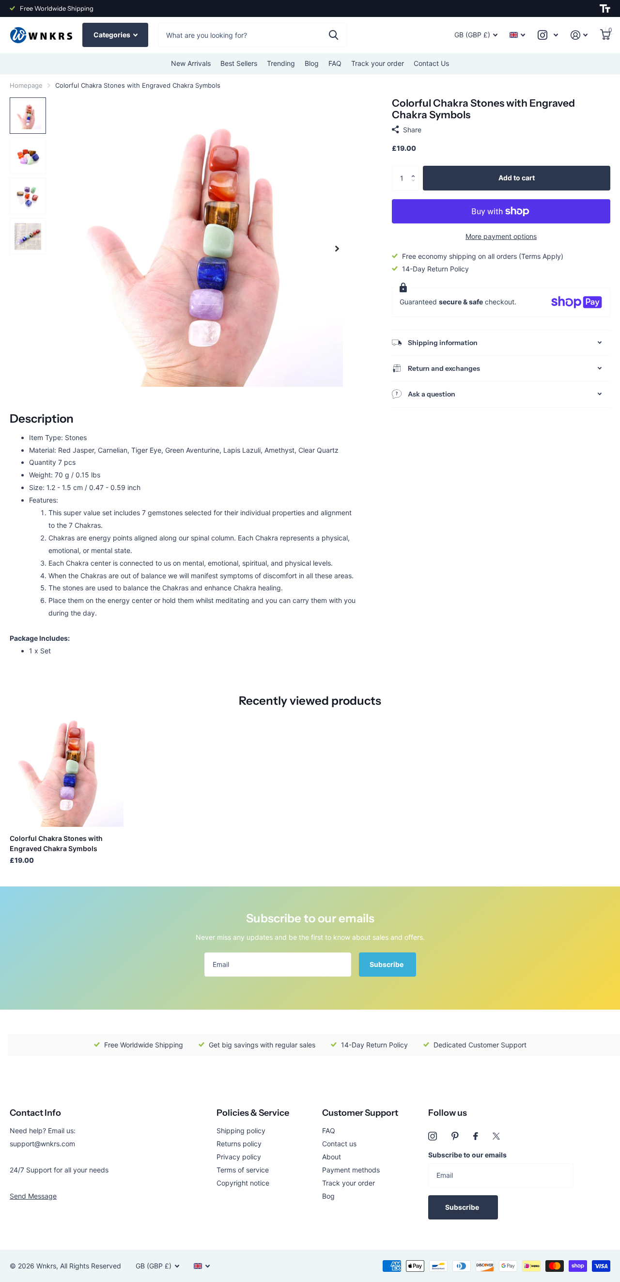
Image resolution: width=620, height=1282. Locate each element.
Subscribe (387, 964)
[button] (415, 169)
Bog (328, 1196)
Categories (112, 35)
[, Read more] (547, 35)
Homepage (26, 85)
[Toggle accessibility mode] (605, 8)
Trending (281, 63)
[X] (496, 1136)
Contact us (339, 1144)
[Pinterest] (455, 1136)
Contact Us (431, 63)
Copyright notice (243, 1183)
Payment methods (351, 1170)
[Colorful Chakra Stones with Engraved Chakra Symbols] (67, 770)
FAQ (334, 63)
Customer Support (360, 1113)
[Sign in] (579, 35)
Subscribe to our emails (467, 1155)
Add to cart (516, 178)
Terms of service (243, 1170)
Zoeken (333, 35)
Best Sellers (238, 63)
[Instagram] (432, 1136)
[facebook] (475, 1136)
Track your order (377, 63)
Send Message (33, 1196)
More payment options (501, 236)
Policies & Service (253, 1113)
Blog (312, 63)
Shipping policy (241, 1130)
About (331, 1157)
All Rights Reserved (90, 1266)
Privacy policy (239, 1157)
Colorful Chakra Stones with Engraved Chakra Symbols (56, 843)
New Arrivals (191, 63)
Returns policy (239, 1144)
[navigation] (28, 115)
